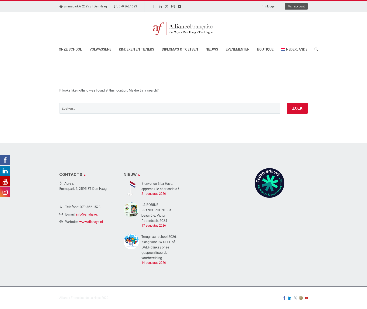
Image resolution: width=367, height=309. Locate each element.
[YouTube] (179, 6)
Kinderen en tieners (136, 49)
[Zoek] (316, 49)
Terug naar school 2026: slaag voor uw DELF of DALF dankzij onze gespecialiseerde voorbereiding (159, 247)
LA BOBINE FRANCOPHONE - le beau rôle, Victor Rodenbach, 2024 (156, 213)
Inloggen (270, 6)
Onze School (70, 49)
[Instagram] (173, 6)
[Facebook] (154, 6)
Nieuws (212, 49)
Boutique (265, 49)
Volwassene (100, 49)
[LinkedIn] (160, 6)
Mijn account (296, 6)
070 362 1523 (128, 6)
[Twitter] (167, 6)
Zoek (297, 108)
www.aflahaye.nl (91, 222)
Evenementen (238, 49)
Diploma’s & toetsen (180, 49)
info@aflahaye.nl (88, 214)
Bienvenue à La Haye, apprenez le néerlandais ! (160, 186)
